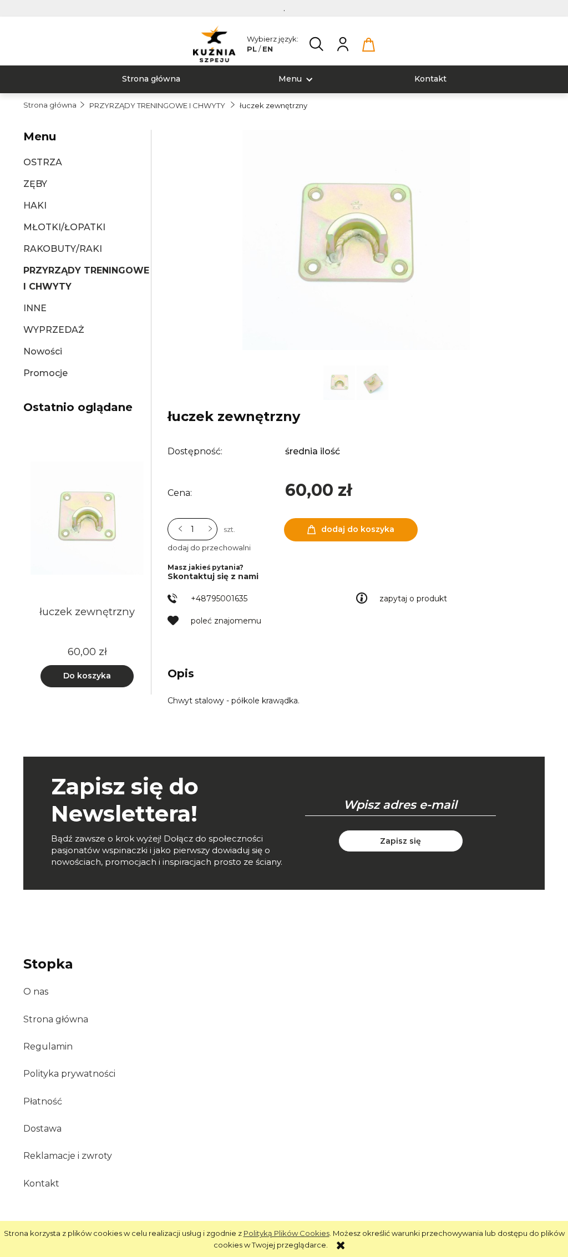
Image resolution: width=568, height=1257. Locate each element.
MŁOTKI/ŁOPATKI (64, 227)
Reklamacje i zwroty (67, 1155)
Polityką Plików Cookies (286, 1233)
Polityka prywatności (69, 1073)
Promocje (45, 373)
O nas (35, 991)
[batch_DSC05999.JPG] (340, 381)
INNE (35, 308)
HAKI (35, 205)
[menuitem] (151, 79)
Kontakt (41, 1183)
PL (252, 48)
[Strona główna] (214, 44)
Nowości (42, 351)
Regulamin (48, 1046)
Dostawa (42, 1128)
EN (267, 48)
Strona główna (55, 1019)
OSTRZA (42, 162)
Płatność (42, 1101)
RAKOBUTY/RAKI (62, 249)
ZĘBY (35, 184)
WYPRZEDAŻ (53, 330)
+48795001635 (219, 599)
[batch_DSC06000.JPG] (372, 381)
